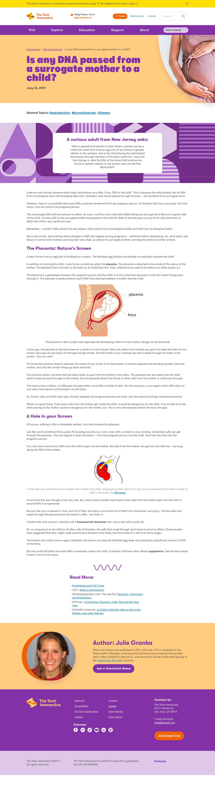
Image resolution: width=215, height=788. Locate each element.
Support (117, 30)
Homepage (33, 49)
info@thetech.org (164, 723)
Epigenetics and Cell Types (88, 585)
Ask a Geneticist (52, 49)
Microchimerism (84, 112)
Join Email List (169, 736)
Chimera (104, 112)
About (144, 30)
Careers (79, 717)
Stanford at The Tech (109, 660)
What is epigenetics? (91, 590)
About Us (80, 701)
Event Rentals (115, 711)
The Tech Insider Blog (86, 711)
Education (87, 30)
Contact (112, 701)
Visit (32, 30)
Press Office (115, 717)
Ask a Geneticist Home (114, 668)
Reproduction (60, 112)
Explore (57, 30)
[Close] (186, 3)
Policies (160, 761)
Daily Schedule (81, 18)
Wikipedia (120, 493)
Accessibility (81, 706)
